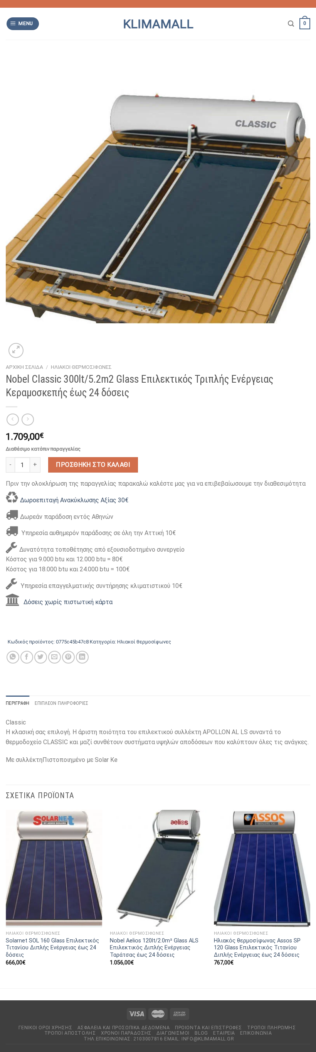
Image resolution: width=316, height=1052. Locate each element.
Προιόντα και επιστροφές (208, 1027)
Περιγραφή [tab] (17, 703)
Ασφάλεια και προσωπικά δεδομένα (123, 1027)
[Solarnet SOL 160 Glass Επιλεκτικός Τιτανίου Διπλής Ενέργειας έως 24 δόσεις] (54, 868)
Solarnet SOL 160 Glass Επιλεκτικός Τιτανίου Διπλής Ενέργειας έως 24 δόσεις (52, 947)
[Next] (310, 898)
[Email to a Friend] (54, 657)
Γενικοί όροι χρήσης (45, 1027)
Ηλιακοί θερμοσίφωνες (81, 367)
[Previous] (6, 898)
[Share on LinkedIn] (82, 657)
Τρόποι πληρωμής (271, 1027)
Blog (201, 1033)
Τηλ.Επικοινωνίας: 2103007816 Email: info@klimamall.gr (159, 1039)
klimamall (158, 24)
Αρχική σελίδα (24, 367)
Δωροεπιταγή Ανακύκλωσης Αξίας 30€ (74, 500)
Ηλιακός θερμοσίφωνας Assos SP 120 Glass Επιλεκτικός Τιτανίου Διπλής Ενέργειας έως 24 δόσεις (257, 947)
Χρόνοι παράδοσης (126, 1033)
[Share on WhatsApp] (13, 657)
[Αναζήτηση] (291, 23)
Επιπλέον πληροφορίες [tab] (61, 703)
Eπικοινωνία (256, 1033)
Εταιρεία (224, 1033)
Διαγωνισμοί (173, 1033)
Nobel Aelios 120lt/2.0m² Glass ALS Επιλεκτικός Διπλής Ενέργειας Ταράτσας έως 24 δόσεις (154, 947)
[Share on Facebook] (26, 657)
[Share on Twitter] (40, 657)
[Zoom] (16, 350)
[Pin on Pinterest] (68, 657)
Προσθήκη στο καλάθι (93, 464)
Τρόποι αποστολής (70, 1033)
